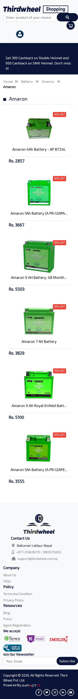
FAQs (7, 581)
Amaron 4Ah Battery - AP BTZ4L (39, 149)
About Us (9, 575)
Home (8, 81)
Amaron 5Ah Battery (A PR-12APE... (39, 469)
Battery (27, 81)
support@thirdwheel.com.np (38, 559)
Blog (6, 613)
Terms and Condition (17, 594)
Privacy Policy (13, 600)
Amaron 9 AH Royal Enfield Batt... (39, 405)
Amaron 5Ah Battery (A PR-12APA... (39, 213)
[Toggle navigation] (8, 49)
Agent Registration (17, 625)
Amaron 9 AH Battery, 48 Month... (39, 277)
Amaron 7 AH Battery (39, 341)
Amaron (48, 81)
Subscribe (67, 661)
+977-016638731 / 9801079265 (38, 552)
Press (7, 619)
